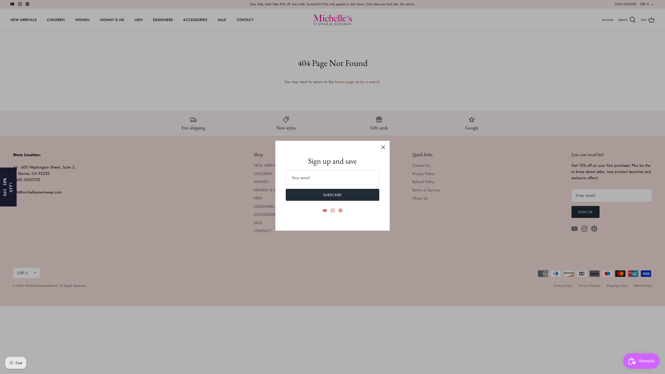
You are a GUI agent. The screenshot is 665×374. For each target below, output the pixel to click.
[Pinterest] (340, 210)
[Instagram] (333, 210)
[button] (8, 187)
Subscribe (332, 194)
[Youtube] (325, 210)
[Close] (383, 147)
